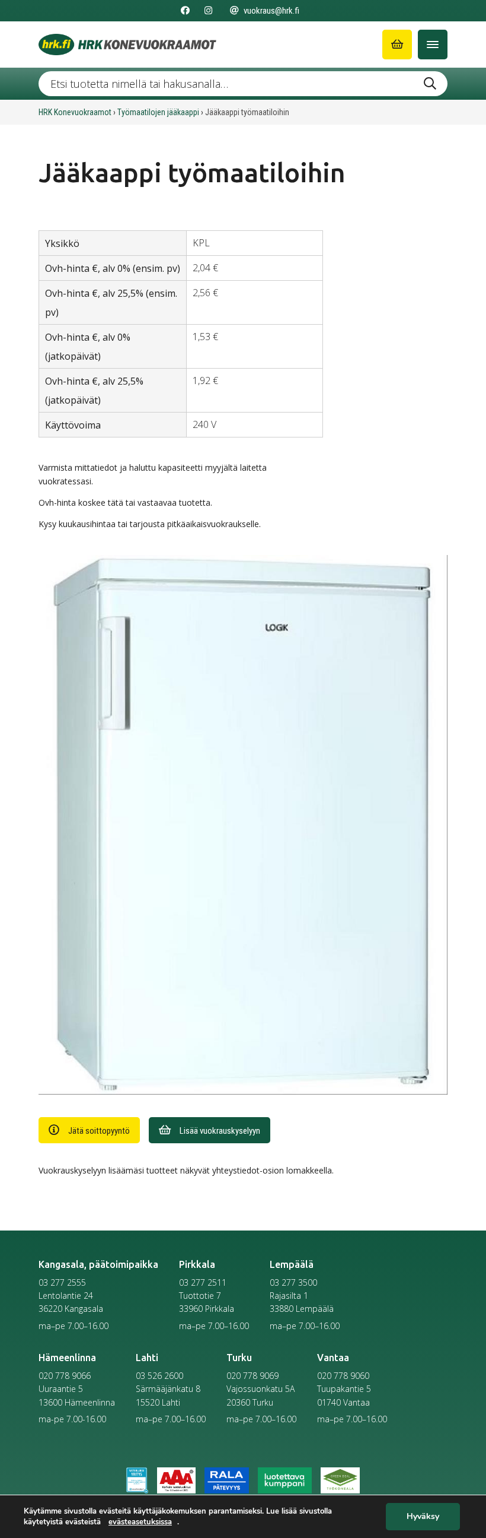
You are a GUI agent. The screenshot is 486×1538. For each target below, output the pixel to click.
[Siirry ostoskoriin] (397, 44)
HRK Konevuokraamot (75, 112)
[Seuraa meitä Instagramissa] (208, 11)
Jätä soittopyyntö (99, 1130)
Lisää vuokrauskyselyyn (220, 1130)
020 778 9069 (252, 1375)
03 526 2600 (159, 1375)
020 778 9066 (65, 1375)
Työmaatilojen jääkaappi (158, 112)
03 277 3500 (293, 1282)
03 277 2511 (202, 1282)
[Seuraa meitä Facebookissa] (185, 11)
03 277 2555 (62, 1282)
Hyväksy (423, 1517)
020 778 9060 (343, 1375)
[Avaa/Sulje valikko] (432, 44)
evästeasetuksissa (140, 1522)
